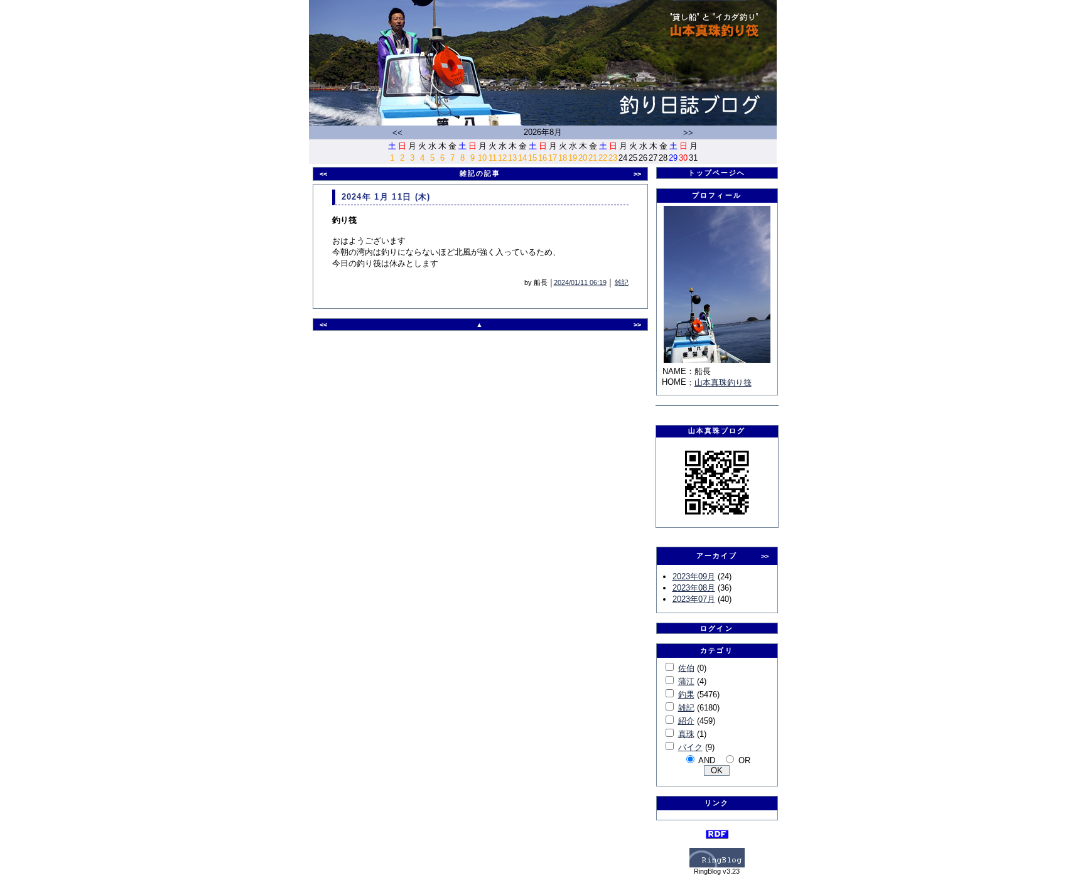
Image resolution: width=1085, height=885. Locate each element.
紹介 (686, 721)
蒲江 (686, 681)
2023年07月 (693, 599)
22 (602, 158)
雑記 (622, 282)
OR (744, 760)
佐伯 (686, 668)
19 (572, 158)
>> (688, 132)
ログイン (716, 628)
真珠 (686, 734)
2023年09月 (693, 576)
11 (493, 158)
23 (612, 158)
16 (542, 158)
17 (552, 158)
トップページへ (717, 172)
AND (706, 760)
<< (397, 132)
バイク (690, 747)
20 (582, 158)
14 (522, 158)
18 (562, 158)
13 (512, 158)
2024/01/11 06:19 (580, 282)
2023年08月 (693, 588)
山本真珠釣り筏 (723, 382)
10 (482, 158)
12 (502, 158)
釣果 (686, 694)
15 (532, 158)
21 (592, 158)
